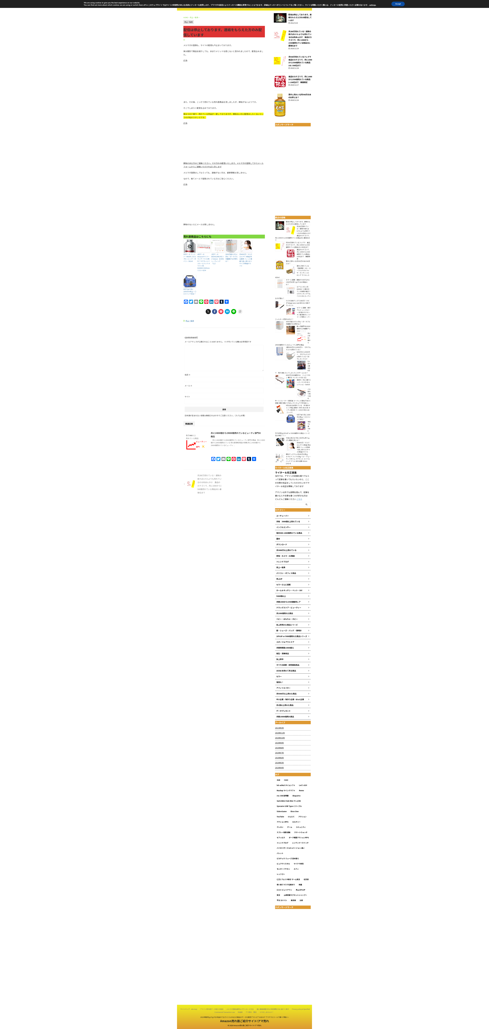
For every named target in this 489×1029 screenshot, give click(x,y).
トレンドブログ (282, 843)
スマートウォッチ (300, 832)
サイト (187, 396)
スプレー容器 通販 (283, 832)
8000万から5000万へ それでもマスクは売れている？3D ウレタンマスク (303, 355)
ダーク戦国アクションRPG (299, 837)
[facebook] (214, 311)
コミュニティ (301, 827)
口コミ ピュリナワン (284, 890)
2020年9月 (279, 743)
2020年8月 (279, 748)
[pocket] (220, 311)
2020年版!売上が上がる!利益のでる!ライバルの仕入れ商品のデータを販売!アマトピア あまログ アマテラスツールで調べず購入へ (244, 1017)
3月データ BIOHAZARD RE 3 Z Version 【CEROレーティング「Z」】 (217, 258)
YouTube (280, 816)
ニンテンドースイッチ (300, 843)
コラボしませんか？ (266, 1012)
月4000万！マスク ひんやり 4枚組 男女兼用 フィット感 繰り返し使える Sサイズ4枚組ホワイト (245, 260)
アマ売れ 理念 (251, 1012)
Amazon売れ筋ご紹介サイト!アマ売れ (244, 1021)
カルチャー (296, 822)
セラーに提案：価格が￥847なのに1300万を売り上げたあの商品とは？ (298, 282)
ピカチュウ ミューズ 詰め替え (288, 858)
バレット (280, 853)
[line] (233, 311)
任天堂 (306, 879)
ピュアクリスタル (283, 863)
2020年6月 (279, 757)
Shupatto (296, 795)
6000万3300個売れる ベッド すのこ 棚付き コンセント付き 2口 (298, 376)
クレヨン (280, 827)
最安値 (293, 900)
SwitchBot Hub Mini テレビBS (289, 801)
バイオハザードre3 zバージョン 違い (291, 848)
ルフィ (296, 869)
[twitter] (208, 311)
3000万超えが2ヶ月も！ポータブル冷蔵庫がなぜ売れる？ (231, 257)
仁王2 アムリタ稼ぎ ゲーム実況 (288, 879)
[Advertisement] (224, 80)
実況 (278, 895)
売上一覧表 (190, 321)
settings (372, 5)
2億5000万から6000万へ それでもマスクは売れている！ (298, 348)
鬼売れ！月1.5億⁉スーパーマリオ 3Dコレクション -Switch (304, 383)
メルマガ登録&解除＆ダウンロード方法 (240, 1009)
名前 (187, 374)
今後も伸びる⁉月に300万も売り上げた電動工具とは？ (298, 439)
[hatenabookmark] (227, 311)
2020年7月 (279, 753)
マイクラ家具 (299, 863)
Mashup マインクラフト (286, 790)
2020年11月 (280, 733)
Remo (301, 790)
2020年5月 (279, 762)
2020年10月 (280, 738)
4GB (278, 780)
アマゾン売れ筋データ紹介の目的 (211, 1009)
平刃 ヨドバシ (282, 900)
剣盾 (300, 884)
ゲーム (289, 827)
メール (188, 385)
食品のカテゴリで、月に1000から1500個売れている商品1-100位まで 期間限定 (300, 79)
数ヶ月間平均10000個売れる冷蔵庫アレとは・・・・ (303, 328)
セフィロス (281, 837)
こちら (299, 499)
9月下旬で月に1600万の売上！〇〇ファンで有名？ (189, 291)
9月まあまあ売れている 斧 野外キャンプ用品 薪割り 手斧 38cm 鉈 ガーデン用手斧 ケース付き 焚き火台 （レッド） (298, 408)
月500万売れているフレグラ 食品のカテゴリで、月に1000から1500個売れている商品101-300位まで (300, 61)
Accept (398, 4)
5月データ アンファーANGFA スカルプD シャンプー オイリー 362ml (189, 257)
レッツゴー (281, 874)
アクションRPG (282, 822)
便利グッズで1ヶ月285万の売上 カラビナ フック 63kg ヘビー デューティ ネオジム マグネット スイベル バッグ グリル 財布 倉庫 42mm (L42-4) (298, 458)
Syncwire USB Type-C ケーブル (289, 806)
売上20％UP (300, 890)
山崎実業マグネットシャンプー (295, 895)
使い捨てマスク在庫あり (286, 884)
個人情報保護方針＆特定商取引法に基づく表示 (273, 1009)
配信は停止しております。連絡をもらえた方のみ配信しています (300, 17)
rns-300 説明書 (283, 795)
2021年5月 (279, 728)
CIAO (286, 780)
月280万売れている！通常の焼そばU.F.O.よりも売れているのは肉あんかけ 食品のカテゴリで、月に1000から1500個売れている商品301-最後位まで (300, 38)
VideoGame (282, 811)
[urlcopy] (240, 311)
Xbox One (294, 811)
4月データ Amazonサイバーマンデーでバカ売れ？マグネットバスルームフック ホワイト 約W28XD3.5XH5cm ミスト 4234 (203, 262)
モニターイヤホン (283, 869)
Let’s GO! (303, 785)
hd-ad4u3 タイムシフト (286, 785)
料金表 (240, 1012)
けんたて (291, 816)
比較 (301, 900)
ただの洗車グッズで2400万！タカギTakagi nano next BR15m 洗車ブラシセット (298, 303)
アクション (302, 816)
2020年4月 (279, 767)
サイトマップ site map (188, 1009)
